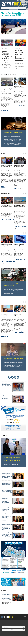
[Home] (7, 617)
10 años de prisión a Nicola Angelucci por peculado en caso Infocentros (7, 385)
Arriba (24, 616)
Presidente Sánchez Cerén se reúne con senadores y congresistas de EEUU (7, 527)
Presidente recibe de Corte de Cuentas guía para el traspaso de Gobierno (7, 475)
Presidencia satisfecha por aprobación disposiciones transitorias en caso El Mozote (7, 502)
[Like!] (9, 377)
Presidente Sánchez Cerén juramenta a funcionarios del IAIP (7, 491)
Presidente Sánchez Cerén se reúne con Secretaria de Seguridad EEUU (7, 534)
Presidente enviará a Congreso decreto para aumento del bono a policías (7, 483)
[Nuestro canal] (18, 377)
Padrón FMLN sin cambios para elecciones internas (19, 55)
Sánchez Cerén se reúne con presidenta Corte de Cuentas (7, 518)
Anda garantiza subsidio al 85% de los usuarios (6, 397)
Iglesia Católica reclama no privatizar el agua (7, 55)
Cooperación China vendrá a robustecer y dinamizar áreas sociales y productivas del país (12, 459)
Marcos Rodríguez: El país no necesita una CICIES (12, 14)
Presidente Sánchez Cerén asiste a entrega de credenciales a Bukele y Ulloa (7, 510)
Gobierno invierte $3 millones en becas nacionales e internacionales (7, 596)
